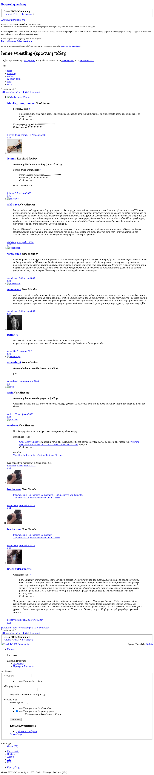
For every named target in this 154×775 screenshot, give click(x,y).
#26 (9, 196)
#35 (9, 548)
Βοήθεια (11, 754)
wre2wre (12, 425)
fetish (9, 70)
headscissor (14, 489)
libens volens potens (19, 568)
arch (10, 392)
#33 (9, 468)
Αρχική (10, 756)
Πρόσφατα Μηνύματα (23, 666)
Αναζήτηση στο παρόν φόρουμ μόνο (36, 711)
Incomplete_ (68, 60)
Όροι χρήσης (13, 767)
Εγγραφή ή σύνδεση (13, 4)
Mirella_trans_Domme (21, 103)
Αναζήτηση (18, 663)
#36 (9, 622)
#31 (9, 384)
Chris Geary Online (28, 442)
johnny (11, 158)
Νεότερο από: (10, 699)
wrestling (11, 73)
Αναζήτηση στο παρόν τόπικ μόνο (35, 708)
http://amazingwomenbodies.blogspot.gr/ (32, 535)
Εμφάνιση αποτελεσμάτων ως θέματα (43, 714)
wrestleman (14, 253)
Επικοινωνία (13, 751)
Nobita (149, 644)
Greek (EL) (12, 746)
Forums (10, 649)
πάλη (9, 81)
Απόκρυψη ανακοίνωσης (13, 19)
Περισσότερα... (17, 734)
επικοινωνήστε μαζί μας (70, 46)
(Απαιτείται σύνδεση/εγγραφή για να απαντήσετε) (25, 627)
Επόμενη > (35, 92)
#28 (9, 281)
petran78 (12, 334)
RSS (9, 762)
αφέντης (11, 76)
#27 (9, 245)
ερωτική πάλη (13, 79)
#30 (9, 353)
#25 (9, 137)
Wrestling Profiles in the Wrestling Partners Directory (38, 455)
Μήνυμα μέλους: (12, 686)
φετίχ (9, 84)
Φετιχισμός (29, 60)
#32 (9, 417)
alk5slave (13, 204)
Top (9, 759)
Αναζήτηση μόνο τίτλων (30, 681)
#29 (9, 313)
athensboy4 (14, 362)
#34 (9, 508)
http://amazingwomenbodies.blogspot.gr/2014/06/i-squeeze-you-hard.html (48, 495)
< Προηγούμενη (9, 92)
